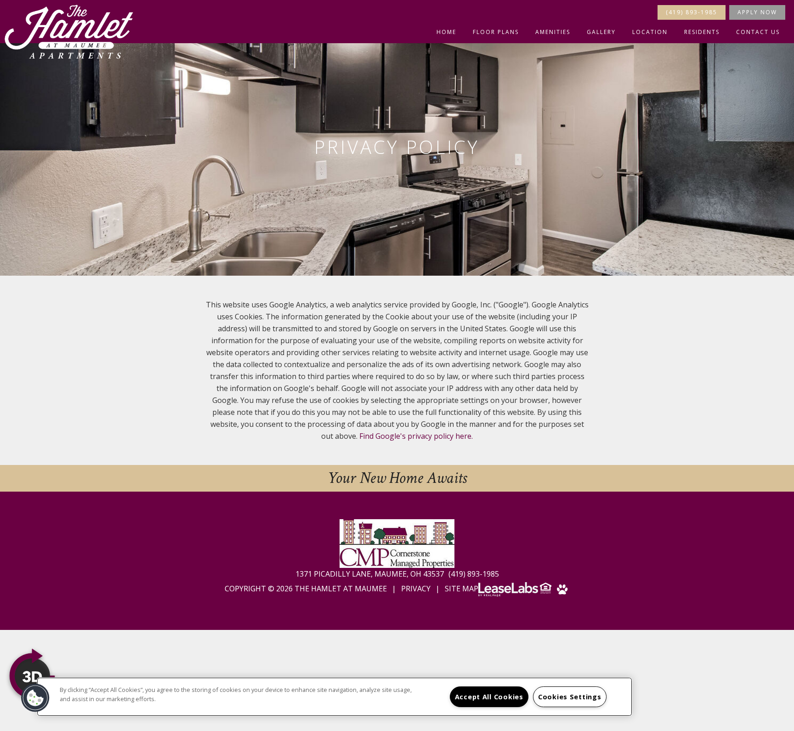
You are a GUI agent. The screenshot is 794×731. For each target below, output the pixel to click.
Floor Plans (496, 32)
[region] (334, 696)
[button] (35, 698)
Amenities (552, 32)
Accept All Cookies (489, 696)
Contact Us (758, 32)
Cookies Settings (569, 696)
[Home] (69, 31)
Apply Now (757, 12)
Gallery (601, 32)
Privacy (416, 589)
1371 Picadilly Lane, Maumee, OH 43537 (370, 574)
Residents (702, 32)
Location (650, 32)
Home (446, 32)
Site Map (461, 589)
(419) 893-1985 (691, 12)
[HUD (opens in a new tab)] (546, 591)
